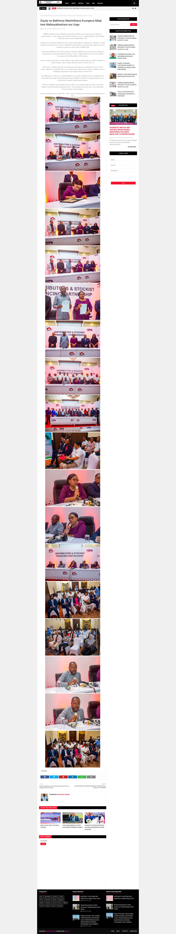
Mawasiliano (133, 931)
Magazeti (61, 899)
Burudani (55, 896)
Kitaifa (54, 899)
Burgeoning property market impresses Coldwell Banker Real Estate (90, 907)
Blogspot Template (50, 931)
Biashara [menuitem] (100, 3)
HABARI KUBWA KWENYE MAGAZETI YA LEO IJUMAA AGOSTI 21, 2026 (126, 47)
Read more (133, 147)
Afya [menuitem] (93, 3)
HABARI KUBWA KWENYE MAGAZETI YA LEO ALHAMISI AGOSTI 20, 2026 (127, 85)
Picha (54, 903)
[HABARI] (123, 117)
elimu (53, 906)
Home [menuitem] (67, 3)
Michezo (48, 903)
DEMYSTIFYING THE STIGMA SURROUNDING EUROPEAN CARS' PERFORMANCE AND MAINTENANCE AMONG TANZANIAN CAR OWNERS (90, 920)
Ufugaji (47, 906)
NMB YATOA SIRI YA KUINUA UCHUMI (49, 826)
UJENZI (65, 903)
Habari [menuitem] (73, 3)
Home (42, 15)
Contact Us (125, 931)
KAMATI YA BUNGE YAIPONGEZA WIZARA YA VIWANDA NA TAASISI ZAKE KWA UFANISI (126, 66)
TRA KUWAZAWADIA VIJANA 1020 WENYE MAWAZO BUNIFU (73, 826)
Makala (42, 903)
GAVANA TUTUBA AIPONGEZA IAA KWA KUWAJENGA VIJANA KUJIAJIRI (94, 827)
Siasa (59, 903)
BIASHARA (47, 15)
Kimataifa (48, 899)
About (118, 931)
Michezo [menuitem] (80, 3)
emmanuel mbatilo (47, 28)
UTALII (41, 906)
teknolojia (59, 906)
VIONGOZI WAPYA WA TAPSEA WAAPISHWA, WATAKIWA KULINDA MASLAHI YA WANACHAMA (122, 130)
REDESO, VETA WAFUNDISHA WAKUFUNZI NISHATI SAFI (127, 75)
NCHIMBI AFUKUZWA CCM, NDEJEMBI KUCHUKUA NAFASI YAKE (126, 56)
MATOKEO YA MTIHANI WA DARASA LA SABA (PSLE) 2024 (90, 897)
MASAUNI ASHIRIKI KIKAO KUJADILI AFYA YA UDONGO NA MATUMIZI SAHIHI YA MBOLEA (82, 8)
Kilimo (41, 899)
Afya (41, 896)
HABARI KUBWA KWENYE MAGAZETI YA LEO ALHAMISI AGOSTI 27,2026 (127, 38)
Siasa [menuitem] (87, 3)
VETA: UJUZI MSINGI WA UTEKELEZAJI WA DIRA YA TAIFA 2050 (126, 94)
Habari (61, 896)
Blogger (67, 931)
